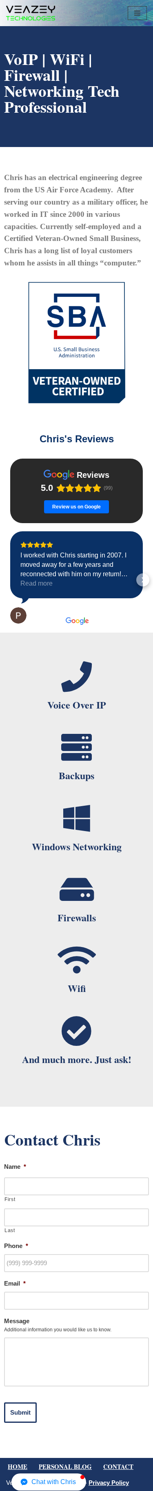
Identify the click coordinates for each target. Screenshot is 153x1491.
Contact (118, 1466)
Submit (20, 1412)
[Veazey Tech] (30, 13)
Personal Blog (65, 1466)
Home (17, 1466)
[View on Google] (18, 615)
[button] (10, 579)
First (9, 1199)
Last (9, 1230)
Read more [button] (36, 583)
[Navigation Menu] (137, 13)
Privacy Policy (109, 1482)
